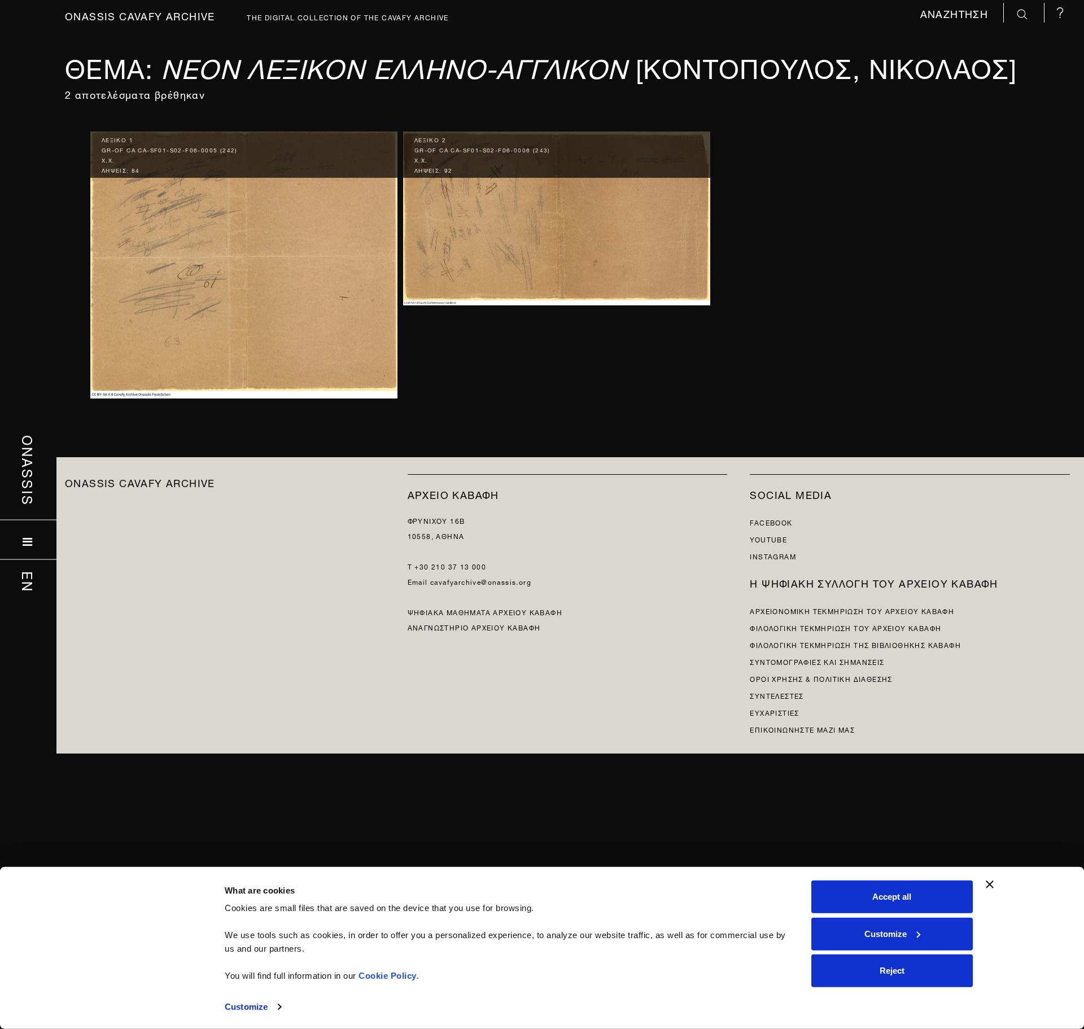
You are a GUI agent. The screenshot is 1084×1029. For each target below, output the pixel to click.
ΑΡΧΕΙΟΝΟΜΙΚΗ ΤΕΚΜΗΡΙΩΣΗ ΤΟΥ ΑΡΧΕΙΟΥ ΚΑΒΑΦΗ (852, 610)
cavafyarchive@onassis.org (480, 581)
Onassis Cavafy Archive (140, 15)
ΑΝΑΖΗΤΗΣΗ (956, 13)
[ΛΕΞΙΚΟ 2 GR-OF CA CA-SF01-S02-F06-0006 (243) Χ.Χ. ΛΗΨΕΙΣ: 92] (556, 215)
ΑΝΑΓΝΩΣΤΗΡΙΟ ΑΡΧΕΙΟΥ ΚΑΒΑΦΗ (474, 626)
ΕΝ (28, 581)
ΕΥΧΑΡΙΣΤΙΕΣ (774, 712)
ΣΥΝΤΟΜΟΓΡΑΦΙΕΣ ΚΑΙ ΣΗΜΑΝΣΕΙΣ (817, 661)
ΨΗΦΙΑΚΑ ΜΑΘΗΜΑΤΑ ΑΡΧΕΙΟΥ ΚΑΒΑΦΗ (485, 611)
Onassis (28, 470)
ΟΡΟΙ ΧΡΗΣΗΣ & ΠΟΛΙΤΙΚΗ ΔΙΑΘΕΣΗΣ (821, 678)
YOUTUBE (768, 538)
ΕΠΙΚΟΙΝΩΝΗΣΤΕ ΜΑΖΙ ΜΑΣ (802, 729)
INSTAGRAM (773, 555)
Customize (246, 1007)
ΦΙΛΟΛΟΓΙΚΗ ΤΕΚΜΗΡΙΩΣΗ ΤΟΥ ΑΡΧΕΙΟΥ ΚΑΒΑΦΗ (845, 627)
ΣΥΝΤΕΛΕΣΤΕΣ (776, 695)
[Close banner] (990, 884)
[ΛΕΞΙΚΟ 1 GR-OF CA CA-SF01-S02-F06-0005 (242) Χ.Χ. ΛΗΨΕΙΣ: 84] (243, 262)
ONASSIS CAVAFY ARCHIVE (140, 482)
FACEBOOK (771, 521)
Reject (892, 970)
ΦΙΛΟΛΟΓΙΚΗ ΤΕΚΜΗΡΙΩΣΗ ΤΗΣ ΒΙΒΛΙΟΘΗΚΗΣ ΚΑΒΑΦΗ (855, 644)
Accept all (891, 896)
